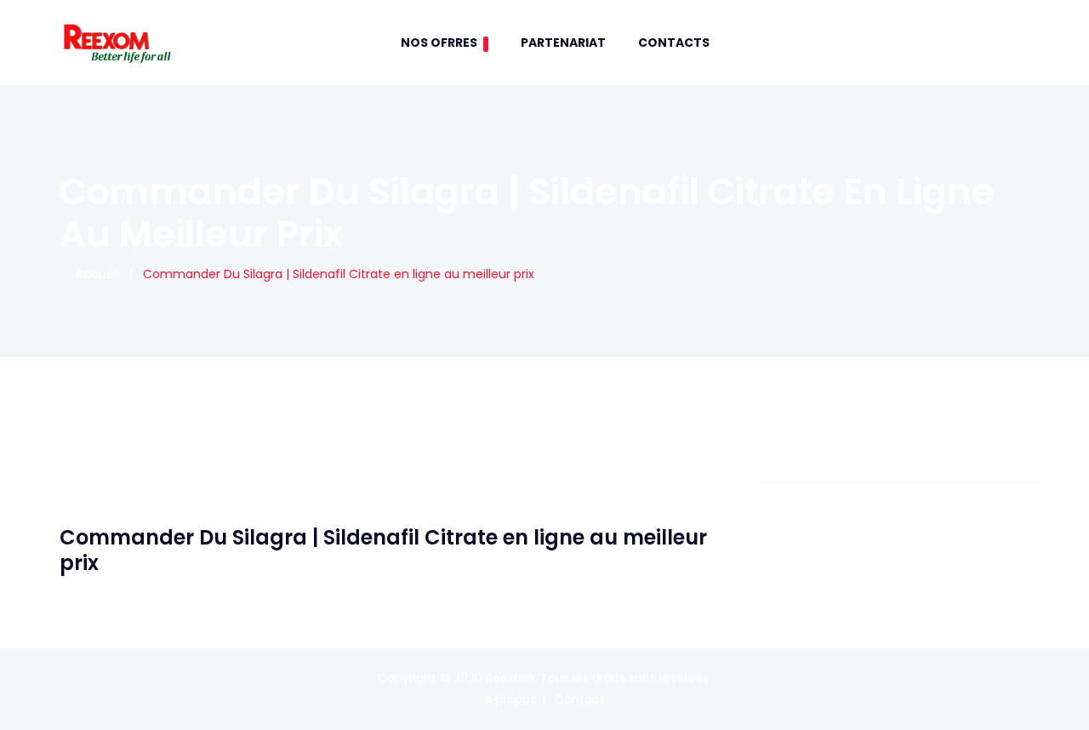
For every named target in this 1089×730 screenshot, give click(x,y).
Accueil (94, 273)
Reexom (510, 678)
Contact (580, 699)
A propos (510, 699)
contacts (674, 42)
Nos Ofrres (439, 42)
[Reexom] (117, 42)
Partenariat (563, 42)
